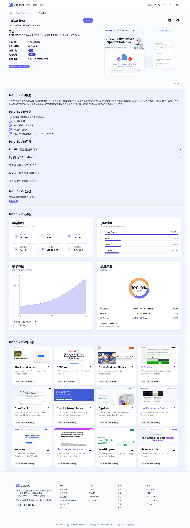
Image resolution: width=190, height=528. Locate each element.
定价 (41, 4)
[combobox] (167, 5)
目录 (90, 489)
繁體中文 (130, 524)
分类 (35, 4)
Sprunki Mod (94, 496)
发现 (28, 4)
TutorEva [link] (42, 13)
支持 (61, 507)
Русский (114, 524)
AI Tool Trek (152, 504)
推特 (119, 507)
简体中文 (121, 524)
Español (81, 524)
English (59, 524)
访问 (88, 20)
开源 (119, 504)
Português (105, 524)
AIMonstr (150, 493)
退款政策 (63, 496)
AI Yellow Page (153, 496)
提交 (150, 4)
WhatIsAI (150, 489)
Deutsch (73, 524)
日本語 (66, 524)
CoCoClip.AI (152, 500)
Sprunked (93, 500)
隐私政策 (63, 493)
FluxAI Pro (93, 493)
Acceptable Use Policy (69, 500)
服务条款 (63, 489)
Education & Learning (25, 13)
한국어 (97, 524)
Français (89, 524)
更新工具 (176, 83)
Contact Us (65, 504)
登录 (178, 4)
